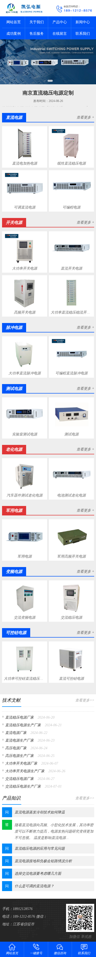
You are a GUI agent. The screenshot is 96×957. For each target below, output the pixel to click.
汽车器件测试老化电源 (24, 495)
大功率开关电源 (24, 268)
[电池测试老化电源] (71, 475)
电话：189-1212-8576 (18, 916)
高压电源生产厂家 (19, 756)
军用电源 (24, 556)
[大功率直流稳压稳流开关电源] (71, 292)
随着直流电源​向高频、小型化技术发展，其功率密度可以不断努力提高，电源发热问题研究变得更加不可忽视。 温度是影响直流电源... (54, 831)
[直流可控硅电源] (71, 658)
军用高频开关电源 (71, 556)
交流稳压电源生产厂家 (23, 786)
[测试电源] (71, 414)
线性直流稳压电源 (71, 163)
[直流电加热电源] (24, 143)
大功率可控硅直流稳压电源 (24, 679)
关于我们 (36, 22)
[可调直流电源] (24, 187)
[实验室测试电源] (24, 414)
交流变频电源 (24, 617)
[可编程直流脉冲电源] (71, 353)
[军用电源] (24, 536)
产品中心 (59, 22)
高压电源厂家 (16, 748)
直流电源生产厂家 (19, 740)
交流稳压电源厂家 (19, 779)
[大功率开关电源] (24, 248)
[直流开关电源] (71, 248)
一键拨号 (36, 953)
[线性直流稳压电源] (71, 143)
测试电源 (71, 434)
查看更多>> (84, 700)
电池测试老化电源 (71, 495)
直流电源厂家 (16, 733)
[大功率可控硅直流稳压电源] (24, 658)
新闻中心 (83, 22)
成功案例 (13, 34)
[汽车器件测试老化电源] (24, 475)
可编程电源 (71, 207)
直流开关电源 (71, 268)
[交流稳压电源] (71, 597)
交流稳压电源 (71, 617)
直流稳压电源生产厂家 (23, 725)
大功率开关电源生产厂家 (25, 771)
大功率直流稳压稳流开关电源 (71, 312)
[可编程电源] (71, 187)
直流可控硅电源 (71, 679)
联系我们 (83, 34)
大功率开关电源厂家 (21, 763)
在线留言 (59, 34)
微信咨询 (60, 953)
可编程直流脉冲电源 (71, 373)
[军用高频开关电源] (71, 536)
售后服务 (36, 34)
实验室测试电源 (24, 434)
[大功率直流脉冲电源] (24, 353)
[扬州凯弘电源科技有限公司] (24, 8)
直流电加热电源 (24, 163)
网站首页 (13, 22)
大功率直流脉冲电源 (24, 373)
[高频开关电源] (24, 292)
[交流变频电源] (24, 597)
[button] (45, 81)
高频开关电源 (24, 312)
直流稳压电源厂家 (19, 717)
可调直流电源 (24, 207)
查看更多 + (85, 117)
